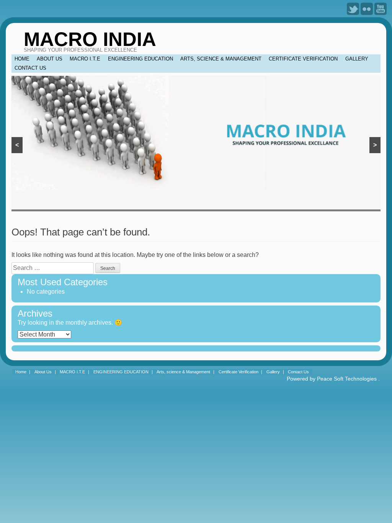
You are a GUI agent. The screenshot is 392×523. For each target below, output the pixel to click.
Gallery (356, 59)
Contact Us (30, 68)
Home (22, 59)
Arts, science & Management (220, 59)
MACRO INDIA (90, 39)
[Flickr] (367, 8)
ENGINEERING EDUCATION (140, 59)
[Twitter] (353, 8)
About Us (49, 59)
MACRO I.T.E (85, 59)
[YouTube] (380, 8)
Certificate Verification (303, 59)
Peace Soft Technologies (347, 379)
